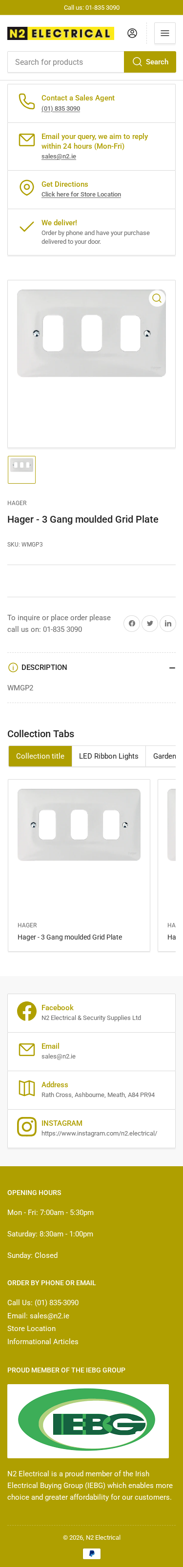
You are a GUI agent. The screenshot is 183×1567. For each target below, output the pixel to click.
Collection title (40, 756)
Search (157, 62)
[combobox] (91, 62)
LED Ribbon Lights (109, 756)
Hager (16, 503)
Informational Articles (43, 1341)
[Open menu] (165, 33)
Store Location (31, 1328)
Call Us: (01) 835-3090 (43, 1302)
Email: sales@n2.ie (38, 1316)
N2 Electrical (103, 1537)
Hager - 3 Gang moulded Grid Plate (70, 937)
